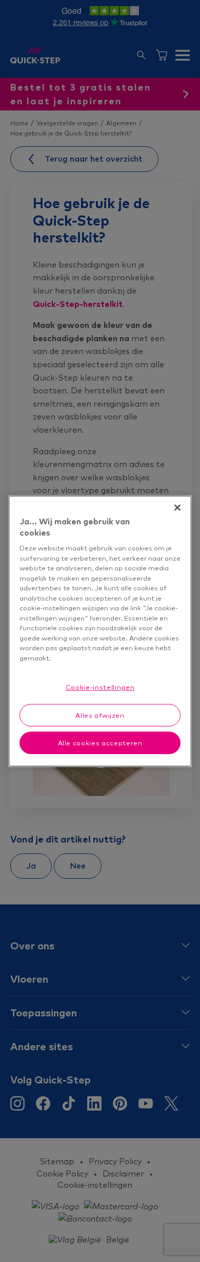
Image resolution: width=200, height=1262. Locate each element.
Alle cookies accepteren (100, 743)
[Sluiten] (177, 507)
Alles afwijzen (99, 715)
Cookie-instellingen (100, 687)
